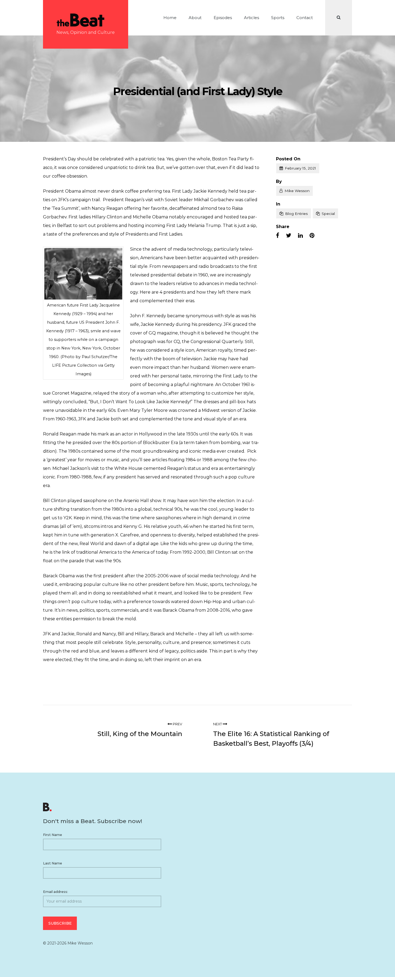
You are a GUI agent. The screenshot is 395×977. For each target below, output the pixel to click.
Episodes (223, 17)
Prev (177, 724)
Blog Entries (296, 213)
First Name (52, 835)
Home (170, 17)
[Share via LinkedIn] (300, 235)
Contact (304, 17)
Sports (277, 17)
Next (218, 724)
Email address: (55, 892)
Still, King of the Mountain (140, 734)
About (195, 17)
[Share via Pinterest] (312, 235)
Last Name (52, 863)
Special (328, 213)
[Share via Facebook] (277, 235)
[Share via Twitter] (288, 235)
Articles (251, 17)
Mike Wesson (297, 191)
